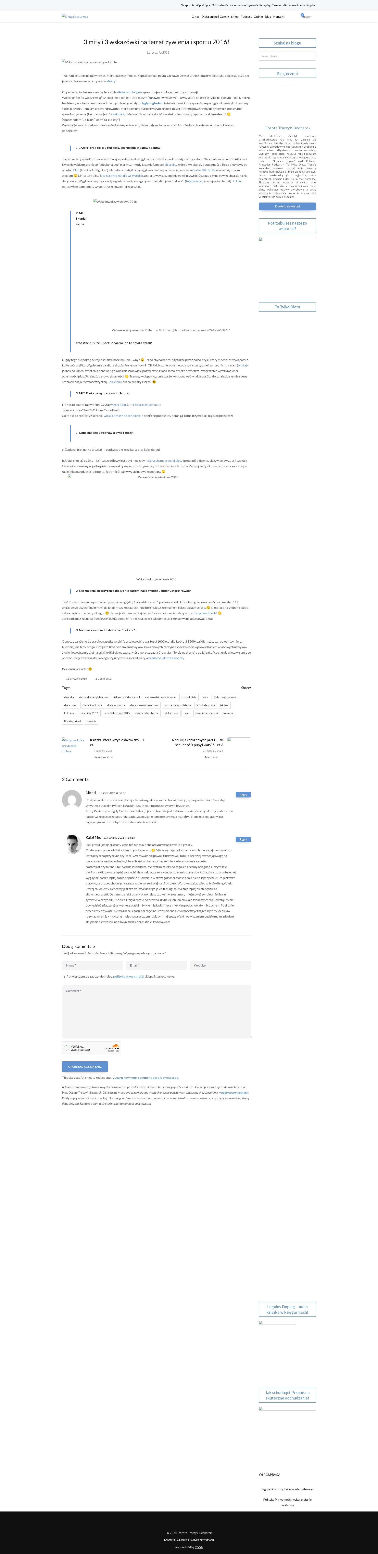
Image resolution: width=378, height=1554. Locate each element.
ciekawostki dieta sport (126, 697)
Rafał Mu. (93, 837)
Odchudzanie (220, 5)
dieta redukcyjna (129, 92)
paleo (187, 713)
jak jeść (224, 705)
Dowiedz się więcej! (287, 206)
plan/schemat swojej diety (164, 460)
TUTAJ (237, 181)
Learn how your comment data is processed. (146, 1077)
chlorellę (170, 164)
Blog (268, 16)
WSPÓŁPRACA (269, 1474)
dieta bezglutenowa (224, 697)
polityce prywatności (234, 1092)
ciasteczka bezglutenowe (93, 697)
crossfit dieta (189, 697)
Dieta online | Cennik (215, 16)
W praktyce (203, 5)
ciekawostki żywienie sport (160, 697)
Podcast (246, 16)
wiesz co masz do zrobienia (122, 415)
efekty (111, 81)
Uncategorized (72, 721)
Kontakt (278, 16)
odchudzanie (171, 713)
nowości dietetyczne (146, 713)
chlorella (69, 697)
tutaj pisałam (195, 181)
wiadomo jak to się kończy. (166, 658)
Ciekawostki (279, 5)
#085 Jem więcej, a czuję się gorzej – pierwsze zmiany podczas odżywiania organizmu (284, 993)
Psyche (311, 5)
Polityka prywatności (202, 1539)
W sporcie (187, 5)
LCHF (75, 170)
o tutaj (242, 365)
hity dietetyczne (205, 705)
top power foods (204, 613)
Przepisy (264, 5)
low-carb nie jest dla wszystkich (121, 175)
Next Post (212, 757)
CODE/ (199, 1547)
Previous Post (103, 757)
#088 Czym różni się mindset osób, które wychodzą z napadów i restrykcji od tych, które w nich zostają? (286, 916)
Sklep (235, 16)
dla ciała (115, 382)
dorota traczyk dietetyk (177, 705)
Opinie (258, 16)
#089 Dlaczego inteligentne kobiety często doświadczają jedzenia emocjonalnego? (283, 888)
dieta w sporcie (116, 705)
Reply (243, 794)
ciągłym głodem (151, 103)
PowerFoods (296, 5)
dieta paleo (70, 705)
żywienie (91, 721)
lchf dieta (69, 713)
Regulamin (181, 1539)
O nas (195, 16)
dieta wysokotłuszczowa (144, 705)
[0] (299, 16)
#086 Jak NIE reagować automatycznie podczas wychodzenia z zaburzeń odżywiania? (285, 965)
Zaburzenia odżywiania (244, 5)
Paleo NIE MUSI (204, 170)
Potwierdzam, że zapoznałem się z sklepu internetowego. (121, 976)
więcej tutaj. (118, 404)
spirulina (228, 713)
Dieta (205, 697)
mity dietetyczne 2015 (117, 713)
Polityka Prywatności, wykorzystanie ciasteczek (287, 1502)
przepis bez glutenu (206, 713)
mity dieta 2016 (89, 713)
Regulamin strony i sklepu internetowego (287, 1489)
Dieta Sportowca (92, 705)
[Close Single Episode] (292, 454)
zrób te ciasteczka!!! (145, 404)
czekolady (118, 114)
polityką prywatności (128, 976)
